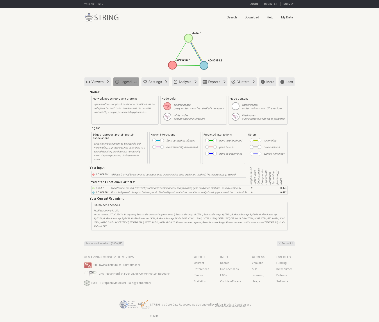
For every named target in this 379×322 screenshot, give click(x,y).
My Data (287, 17)
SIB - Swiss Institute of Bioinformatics (117, 265)
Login (254, 3)
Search (232, 17)
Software (282, 281)
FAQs (223, 275)
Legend (126, 82)
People (198, 275)
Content (199, 263)
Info (224, 257)
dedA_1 (100, 188)
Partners (281, 275)
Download (252, 17)
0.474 (283, 188)
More (270, 82)
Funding (281, 263)
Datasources (284, 269)
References (201, 269)
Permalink (288, 243)
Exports (214, 82)
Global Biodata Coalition (230, 304)
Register (270, 3)
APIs (254, 269)
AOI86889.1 (103, 174)
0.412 (283, 192)
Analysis (185, 82)
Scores (224, 263)
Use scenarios (229, 269)
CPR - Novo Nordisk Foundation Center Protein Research (134, 273)
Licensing (258, 275)
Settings (155, 82)
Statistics (200, 281)
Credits (283, 257)
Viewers (97, 82)
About (200, 257)
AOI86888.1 (103, 192)
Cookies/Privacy (230, 281)
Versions (257, 263)
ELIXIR (154, 316)
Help (270, 17)
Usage (256, 281)
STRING (89, 17)
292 (117, 210)
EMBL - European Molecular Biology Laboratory (121, 282)
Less (289, 82)
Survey (288, 3)
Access (258, 257)
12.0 (100, 4)
